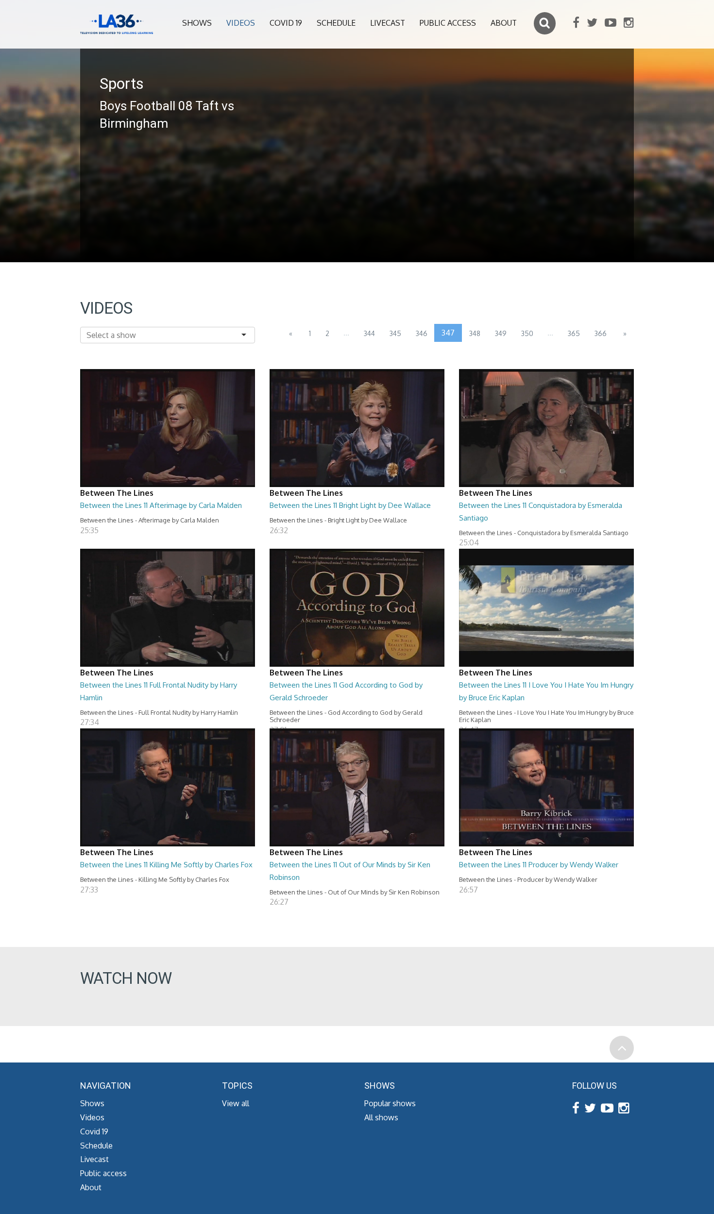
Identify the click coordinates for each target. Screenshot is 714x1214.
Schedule (336, 23)
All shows (381, 1117)
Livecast (387, 23)
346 (421, 333)
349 (501, 333)
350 (527, 333)
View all (235, 1103)
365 (574, 333)
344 (369, 333)
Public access (448, 23)
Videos (240, 23)
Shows (197, 23)
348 (474, 333)
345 (395, 333)
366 (601, 333)
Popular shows (390, 1103)
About (504, 23)
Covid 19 (286, 23)
